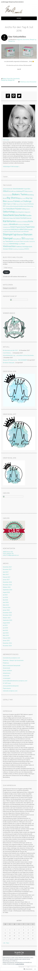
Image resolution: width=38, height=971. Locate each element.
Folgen (6, 272)
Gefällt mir (8, 700)
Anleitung (19, 191)
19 (9, 935)
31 (32, 938)
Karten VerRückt (7, 670)
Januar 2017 (6, 579)
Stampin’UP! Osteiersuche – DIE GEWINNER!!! (15, 360)
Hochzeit (23, 218)
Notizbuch (20, 224)
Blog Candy (22, 198)
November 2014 (7, 645)
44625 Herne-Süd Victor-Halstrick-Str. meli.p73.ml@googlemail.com (11, 553)
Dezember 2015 (7, 612)
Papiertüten (30, 227)
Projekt (4, 229)
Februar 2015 (6, 638)
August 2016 (6, 592)
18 (5, 935)
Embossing (30, 206)
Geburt (28, 209)
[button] (10, 51)
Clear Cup (6, 204)
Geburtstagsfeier (19, 212)
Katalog (25, 221)
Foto (4, 209)
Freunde (18, 209)
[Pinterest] (13, 96)
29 (23, 938)
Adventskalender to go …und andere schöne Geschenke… (18, 355)
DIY (4, 206)
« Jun (4, 943)
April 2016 (6, 602)
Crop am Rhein (19, 204)
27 (14, 938)
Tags (4, 241)
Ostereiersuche (6, 227)
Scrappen (10, 231)
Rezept (9, 229)
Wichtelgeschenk (27, 246)
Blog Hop (29, 198)
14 (19, 933)
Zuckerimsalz (6, 668)
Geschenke (26, 39)
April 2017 (6, 572)
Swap (27, 239)
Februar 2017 (6, 577)
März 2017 (6, 574)
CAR (21, 201)
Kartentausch (19, 221)
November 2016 (7, 584)
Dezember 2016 (7, 582)
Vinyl (19, 243)
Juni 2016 (5, 597)
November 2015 (7, 615)
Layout (5, 224)
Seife (15, 231)
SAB (12, 229)
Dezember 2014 (7, 643)
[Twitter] (19, 96)
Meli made (6, 139)
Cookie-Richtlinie (19, 964)
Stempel (10, 80)
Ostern (12, 227)
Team (21, 241)
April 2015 (6, 633)
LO (8, 224)
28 (19, 938)
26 (9, 938)
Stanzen (27, 234)
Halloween (6, 218)
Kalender (29, 218)
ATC (23, 191)
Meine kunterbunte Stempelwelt (11, 665)
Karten (12, 221)
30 (28, 938)
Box (12, 78)
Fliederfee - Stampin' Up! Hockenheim (13, 660)
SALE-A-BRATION (20, 229)
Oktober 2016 (6, 587)
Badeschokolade (7, 195)
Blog (18, 198)
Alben (28, 188)
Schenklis (30, 229)
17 (32, 933)
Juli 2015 (5, 625)
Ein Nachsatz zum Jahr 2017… (11, 350)
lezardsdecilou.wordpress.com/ (11, 658)
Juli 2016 (5, 595)
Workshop (15, 249)
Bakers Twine (6, 78)
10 (32, 930)
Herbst (18, 218)
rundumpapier (7, 678)
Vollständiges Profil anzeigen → (11, 166)
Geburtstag (8, 211)
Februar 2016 (6, 607)
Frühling (23, 209)
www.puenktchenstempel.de (11, 686)
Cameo (16, 201)
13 (14, 933)
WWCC (26, 249)
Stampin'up (4, 80)
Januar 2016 (6, 610)
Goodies (28, 215)
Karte (6, 221)
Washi (23, 244)
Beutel (5, 198)
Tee (34, 241)
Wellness (19, 246)
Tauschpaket (16, 241)
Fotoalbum (10, 209)
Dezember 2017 (7, 567)
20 (14, 935)
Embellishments (22, 206)
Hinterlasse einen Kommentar (28, 82)
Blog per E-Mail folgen (13, 257)
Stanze (20, 234)
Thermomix (6, 243)
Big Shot (11, 197)
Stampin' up (33, 39)
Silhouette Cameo (20, 231)
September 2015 (7, 620)
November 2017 (7, 569)
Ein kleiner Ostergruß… (9, 362)
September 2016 (7, 589)
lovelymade (6, 675)
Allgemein (19, 39)
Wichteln (5, 249)
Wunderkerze (21, 249)
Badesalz (30, 191)
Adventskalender (7, 188)
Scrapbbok (5, 231)
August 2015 (6, 622)
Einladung (8, 206)
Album (6, 191)
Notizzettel (26, 224)
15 (23, 933)
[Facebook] (8, 96)
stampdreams (6, 673)
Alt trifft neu (12, 191)
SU (13, 80)
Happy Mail (12, 218)
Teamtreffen (26, 241)
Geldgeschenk (27, 212)
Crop (14, 204)
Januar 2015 (6, 640)
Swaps (31, 239)
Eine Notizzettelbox (17, 36)
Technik (31, 241)
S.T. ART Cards (7, 683)
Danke (32, 204)
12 (9, 933)
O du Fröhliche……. (8, 353)
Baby (26, 191)
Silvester (26, 231)
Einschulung (14, 206)
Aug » (7, 943)
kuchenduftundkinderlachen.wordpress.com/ (15, 680)
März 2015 (6, 635)
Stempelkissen (17, 239)
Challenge (27, 201)
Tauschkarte (9, 241)
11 (5, 933)
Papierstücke (20, 227)
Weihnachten (9, 246)
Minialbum (13, 224)
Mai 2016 (5, 600)
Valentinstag (13, 244)
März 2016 (6, 605)
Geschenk (8, 215)
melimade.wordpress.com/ (10, 691)
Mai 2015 (5, 630)
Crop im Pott (26, 204)
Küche (30, 221)
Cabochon (10, 201)
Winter (10, 249)
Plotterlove (6, 663)
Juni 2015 (5, 627)
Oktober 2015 (6, 617)
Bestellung (30, 195)
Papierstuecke (7, 688)
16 (28, 933)
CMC (11, 204)
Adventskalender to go (20, 189)
